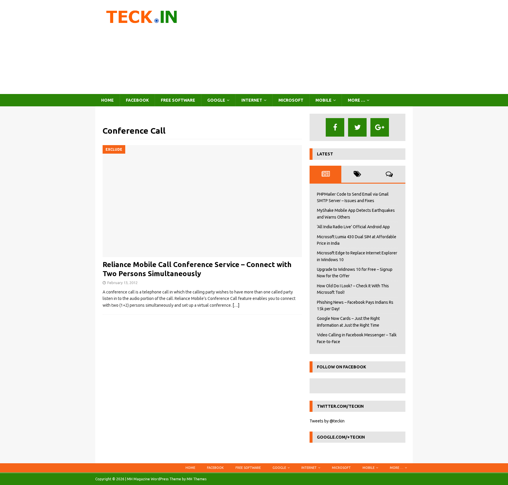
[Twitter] (357, 127)
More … (356, 100)
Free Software (178, 100)
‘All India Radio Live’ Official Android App (353, 226)
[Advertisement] (305, 47)
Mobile (323, 100)
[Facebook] (335, 127)
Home (107, 100)
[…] (236, 305)
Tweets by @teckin (327, 421)
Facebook (137, 100)
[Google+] (379, 127)
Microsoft (290, 100)
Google (216, 100)
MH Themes (196, 479)
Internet (251, 100)
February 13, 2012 (122, 283)
